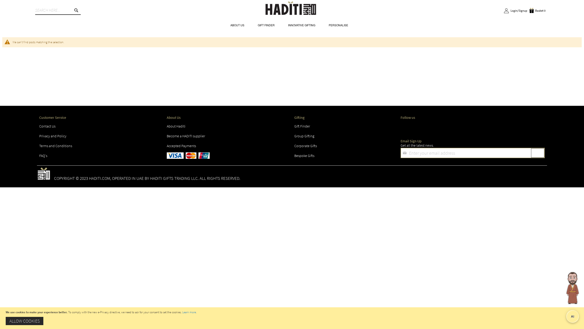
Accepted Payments (181, 145)
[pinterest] (492, 127)
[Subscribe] (537, 153)
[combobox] (58, 10)
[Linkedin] (457, 127)
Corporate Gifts (305, 145)
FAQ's (43, 155)
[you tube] (474, 127)
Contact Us (47, 126)
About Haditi (176, 126)
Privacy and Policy (52, 136)
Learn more (189, 312)
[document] (292, 318)
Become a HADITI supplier (186, 136)
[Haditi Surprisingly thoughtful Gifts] (290, 9)
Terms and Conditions (55, 145)
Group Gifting (304, 136)
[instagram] (439, 127)
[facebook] (405, 127)
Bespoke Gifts (304, 155)
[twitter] (422, 127)
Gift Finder (302, 126)
